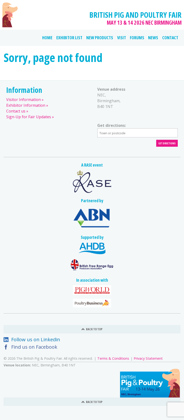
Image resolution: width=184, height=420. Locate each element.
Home (47, 37)
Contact (170, 37)
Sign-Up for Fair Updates (28, 116)
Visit (121, 37)
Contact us (15, 111)
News (153, 37)
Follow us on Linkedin (35, 339)
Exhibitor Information (25, 105)
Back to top (94, 329)
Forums (137, 37)
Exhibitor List (69, 37)
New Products (99, 37)
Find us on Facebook (34, 347)
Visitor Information (23, 99)
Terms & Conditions (113, 358)
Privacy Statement (148, 358)
